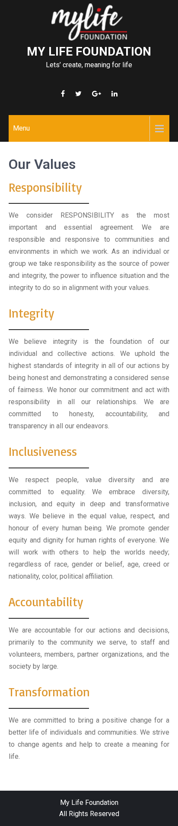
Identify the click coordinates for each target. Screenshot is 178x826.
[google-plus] (96, 93)
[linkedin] (114, 93)
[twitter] (78, 93)
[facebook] (63, 93)
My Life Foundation (89, 51)
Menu (21, 128)
